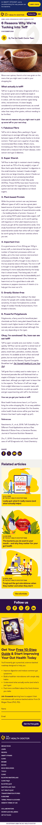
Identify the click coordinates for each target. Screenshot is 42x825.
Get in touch (6, 815)
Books (3, 765)
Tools (3, 771)
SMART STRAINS (6, 755)
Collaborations (7, 809)
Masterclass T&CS (8, 787)
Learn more (34, 4)
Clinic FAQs (5, 781)
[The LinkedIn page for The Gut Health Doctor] (33, 608)
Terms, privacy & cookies (10, 800)
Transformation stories (10, 793)
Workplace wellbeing (9, 812)
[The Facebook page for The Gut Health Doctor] (15, 608)
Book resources (7, 768)
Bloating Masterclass (9, 777)
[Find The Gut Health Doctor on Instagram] (8, 608)
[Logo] (12, 14)
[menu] (39, 14)
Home (3, 19)
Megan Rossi (6, 746)
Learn (7, 19)
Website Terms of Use (9, 803)
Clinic (3, 759)
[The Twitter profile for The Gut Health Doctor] (21, 608)
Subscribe (32, 14)
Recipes (4, 752)
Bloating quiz (6, 784)
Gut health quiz (7, 790)
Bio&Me (3, 762)
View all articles (21, 594)
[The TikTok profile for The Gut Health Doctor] (27, 608)
